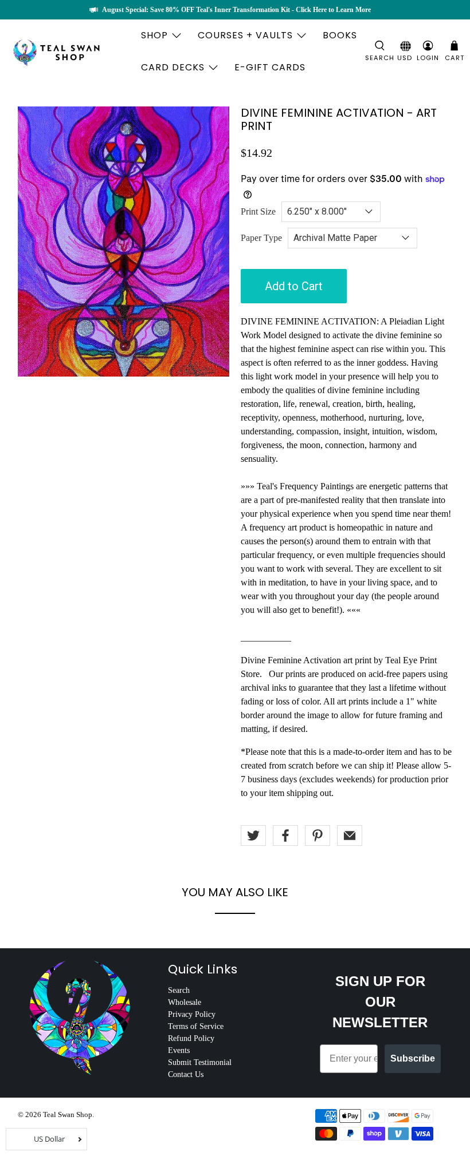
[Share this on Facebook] (285, 835)
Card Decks (173, 67)
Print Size (258, 211)
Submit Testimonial (200, 1062)
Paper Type (261, 238)
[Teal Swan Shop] (70, 51)
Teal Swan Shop (67, 1114)
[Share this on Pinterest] (317, 835)
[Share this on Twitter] (253, 835)
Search (179, 990)
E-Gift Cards (270, 67)
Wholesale (184, 1002)
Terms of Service (196, 1026)
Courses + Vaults (245, 35)
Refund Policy (191, 1038)
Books (340, 35)
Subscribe (412, 1058)
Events (179, 1050)
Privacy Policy (192, 1014)
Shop (154, 35)
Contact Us (185, 1074)
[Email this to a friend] (349, 835)
